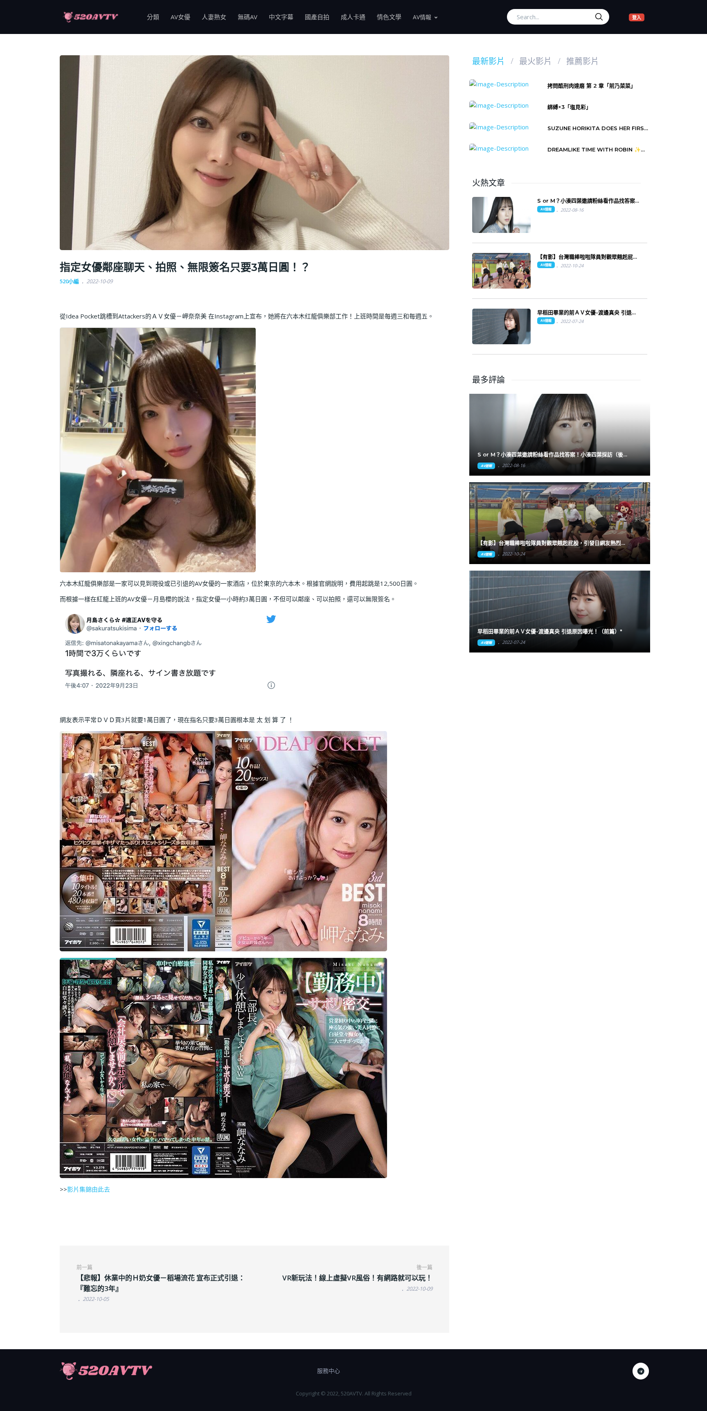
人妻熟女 (217, 16)
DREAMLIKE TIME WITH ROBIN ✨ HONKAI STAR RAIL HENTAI (594, 149)
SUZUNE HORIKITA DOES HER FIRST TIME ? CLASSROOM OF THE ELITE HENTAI (597, 128)
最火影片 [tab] (535, 61)
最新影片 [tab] (488, 61)
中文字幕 (284, 16)
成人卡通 (356, 16)
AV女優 (183, 16)
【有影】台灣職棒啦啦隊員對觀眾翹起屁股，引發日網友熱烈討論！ (585, 256)
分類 (156, 16)
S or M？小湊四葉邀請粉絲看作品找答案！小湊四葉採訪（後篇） (588, 200)
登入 (638, 17)
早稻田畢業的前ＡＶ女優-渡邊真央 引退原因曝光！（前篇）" (549, 631)
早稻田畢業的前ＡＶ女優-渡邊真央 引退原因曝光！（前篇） (587, 312)
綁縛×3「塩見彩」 (569, 107)
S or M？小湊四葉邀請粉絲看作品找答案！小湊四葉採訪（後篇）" (550, 454)
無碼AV (250, 16)
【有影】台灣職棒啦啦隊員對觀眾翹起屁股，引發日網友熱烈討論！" (551, 543)
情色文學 (392, 16)
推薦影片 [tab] (582, 61)
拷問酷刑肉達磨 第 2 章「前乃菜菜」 (591, 85)
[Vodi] (90, 17)
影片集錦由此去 (88, 1189)
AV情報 (422, 17)
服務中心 (328, 1371)
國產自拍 (320, 16)
